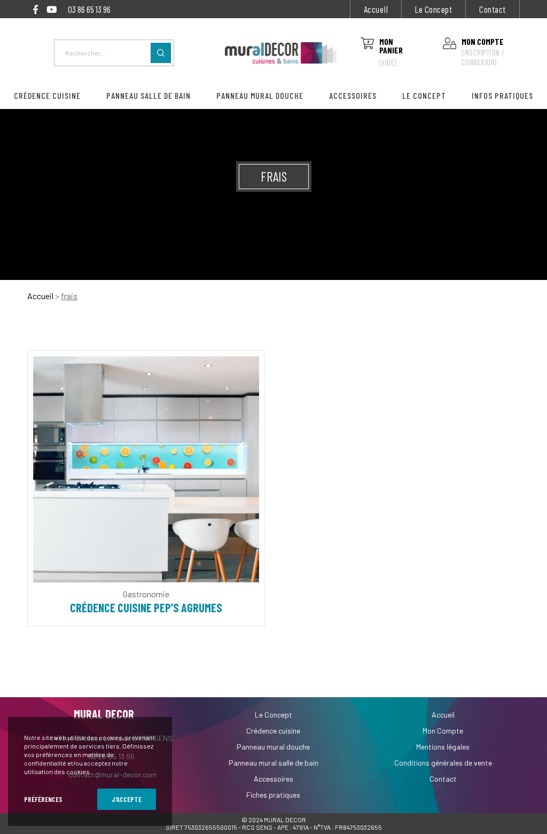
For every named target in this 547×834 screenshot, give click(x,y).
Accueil (376, 9)
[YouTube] (51, 9)
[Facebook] (35, 9)
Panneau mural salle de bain (273, 762)
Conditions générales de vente (443, 762)
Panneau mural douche (273, 746)
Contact (492, 9)
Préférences (43, 799)
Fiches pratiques (273, 794)
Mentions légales (443, 746)
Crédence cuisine (273, 730)
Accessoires (273, 778)
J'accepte (127, 799)
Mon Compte (443, 730)
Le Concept (433, 9)
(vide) (387, 62)
